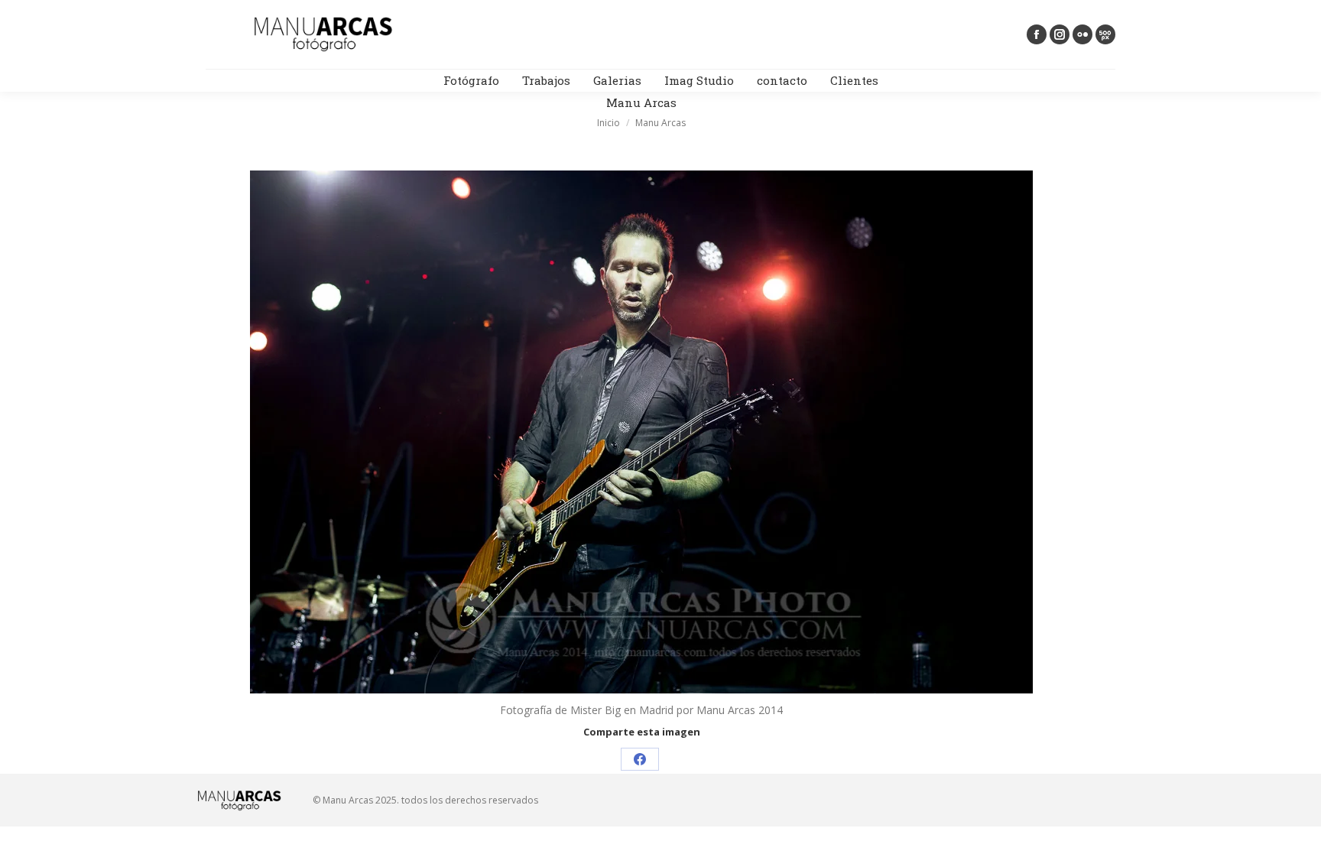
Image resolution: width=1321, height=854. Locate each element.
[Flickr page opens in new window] (1082, 34)
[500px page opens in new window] (1105, 34)
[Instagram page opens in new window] (1059, 34)
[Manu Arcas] (641, 431)
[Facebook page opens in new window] (1037, 34)
